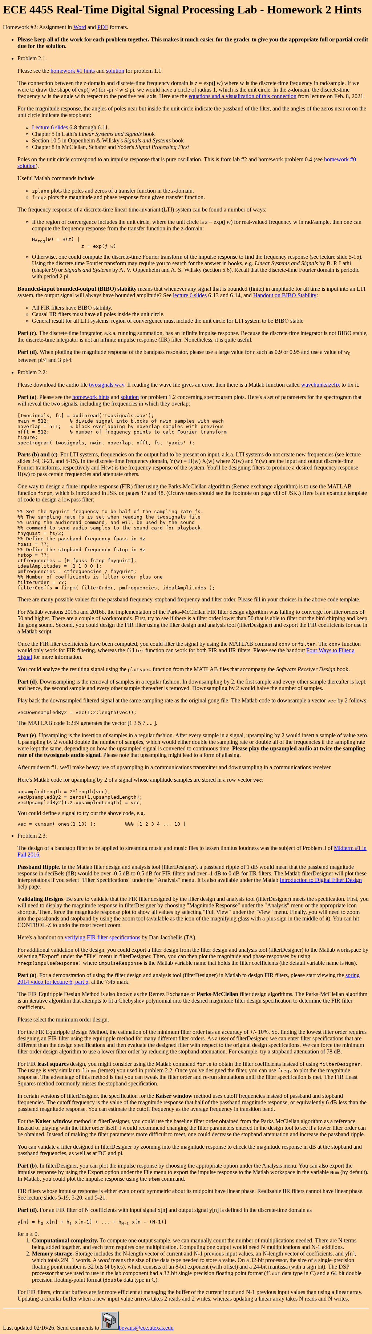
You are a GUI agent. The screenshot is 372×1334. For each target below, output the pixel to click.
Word (79, 27)
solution (115, 71)
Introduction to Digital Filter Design (321, 880)
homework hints (90, 397)
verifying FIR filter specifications (102, 937)
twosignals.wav (106, 385)
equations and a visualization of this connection (242, 96)
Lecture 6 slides (50, 127)
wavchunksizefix (320, 385)
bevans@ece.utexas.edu (146, 1328)
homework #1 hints (72, 71)
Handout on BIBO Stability (284, 295)
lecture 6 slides (190, 295)
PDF (102, 27)
